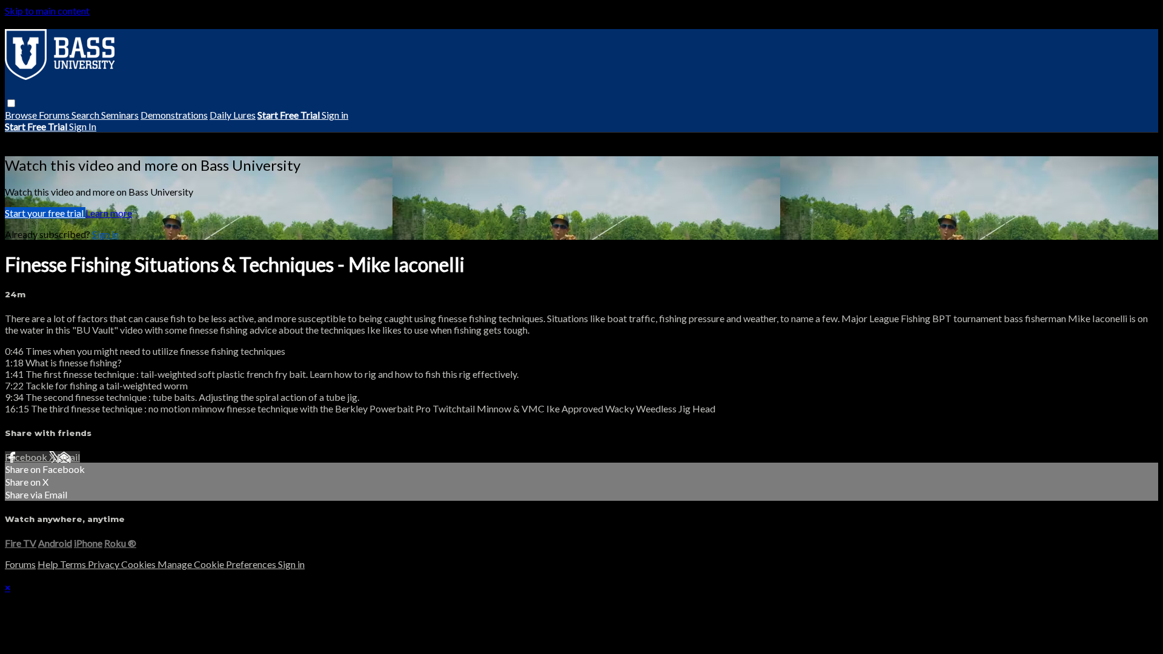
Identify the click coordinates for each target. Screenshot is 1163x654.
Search (86, 115)
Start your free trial (45, 213)
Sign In (82, 126)
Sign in (335, 115)
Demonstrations (174, 115)
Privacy (104, 564)
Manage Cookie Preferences (217, 564)
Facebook (27, 457)
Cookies (139, 564)
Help (49, 564)
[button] (11, 103)
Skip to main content (47, 10)
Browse (22, 115)
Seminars (120, 115)
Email (68, 457)
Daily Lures (233, 115)
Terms (74, 564)
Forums (55, 115)
